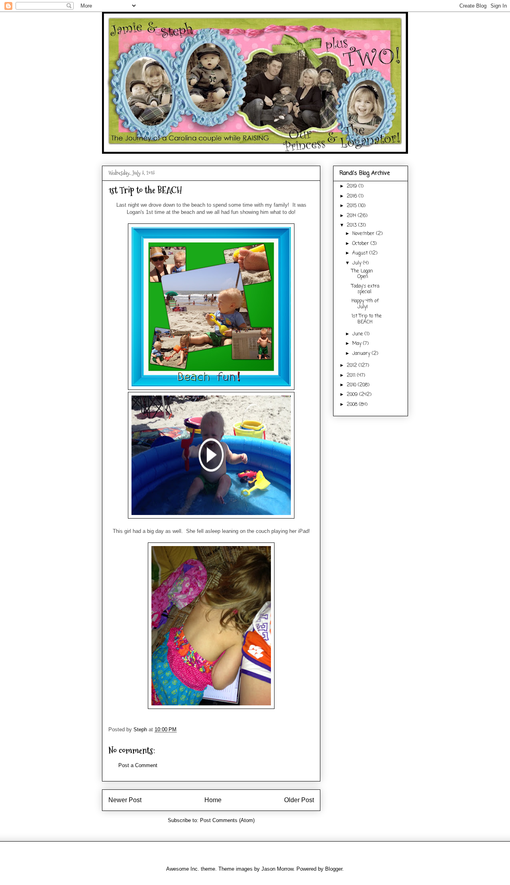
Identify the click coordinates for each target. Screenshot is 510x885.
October (361, 243)
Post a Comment (137, 765)
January (362, 353)
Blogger (333, 869)
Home (213, 800)
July (357, 263)
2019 (353, 186)
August (360, 253)
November (364, 233)
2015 (352, 206)
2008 (353, 404)
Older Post (299, 800)
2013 (352, 225)
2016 (353, 196)
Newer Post (124, 800)
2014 (352, 215)
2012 (353, 365)
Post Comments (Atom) (227, 820)
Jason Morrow (277, 869)
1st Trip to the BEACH (366, 319)
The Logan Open (362, 274)
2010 (352, 385)
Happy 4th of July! (365, 304)
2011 (352, 375)
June (358, 334)
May (357, 343)
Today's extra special (365, 289)
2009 (353, 394)
